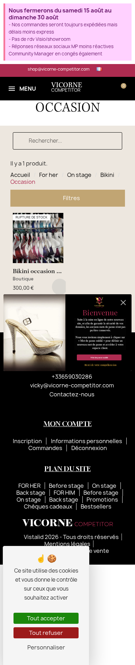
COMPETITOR (66, 87)
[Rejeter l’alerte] (125, 10)
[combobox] (67, 141)
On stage (79, 174)
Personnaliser (46, 647)
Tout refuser (46, 633)
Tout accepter (46, 618)
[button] (100, 89)
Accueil (20, 174)
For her (48, 174)
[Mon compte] (111, 89)
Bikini (107, 174)
